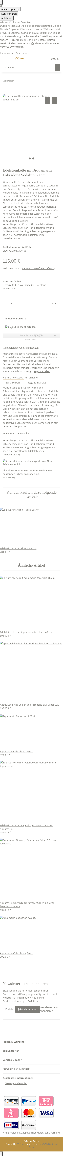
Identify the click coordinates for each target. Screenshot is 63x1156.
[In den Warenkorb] (5, 92)
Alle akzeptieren (10, 9)
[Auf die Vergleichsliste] (47, 100)
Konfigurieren (9, 13)
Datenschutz (22, 53)
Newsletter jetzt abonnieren (49, 1009)
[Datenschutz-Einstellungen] (1, 2)
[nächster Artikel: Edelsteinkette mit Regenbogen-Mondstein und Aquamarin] (23, 81)
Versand (55, 1132)
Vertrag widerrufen (16, 1083)
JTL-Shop (21, 1144)
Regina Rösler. (42, 371)
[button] (43, 58)
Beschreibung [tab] (13, 382)
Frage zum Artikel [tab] (37, 382)
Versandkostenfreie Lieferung (38, 268)
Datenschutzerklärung (15, 994)
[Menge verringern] (5, 303)
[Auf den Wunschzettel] (54, 100)
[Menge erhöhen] (51, 310)
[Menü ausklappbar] (7, 59)
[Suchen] (57, 67)
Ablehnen (6, 18)
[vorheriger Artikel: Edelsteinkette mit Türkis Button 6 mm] (17, 81)
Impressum (6, 53)
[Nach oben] (1, 1153)
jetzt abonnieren (27, 1009)
